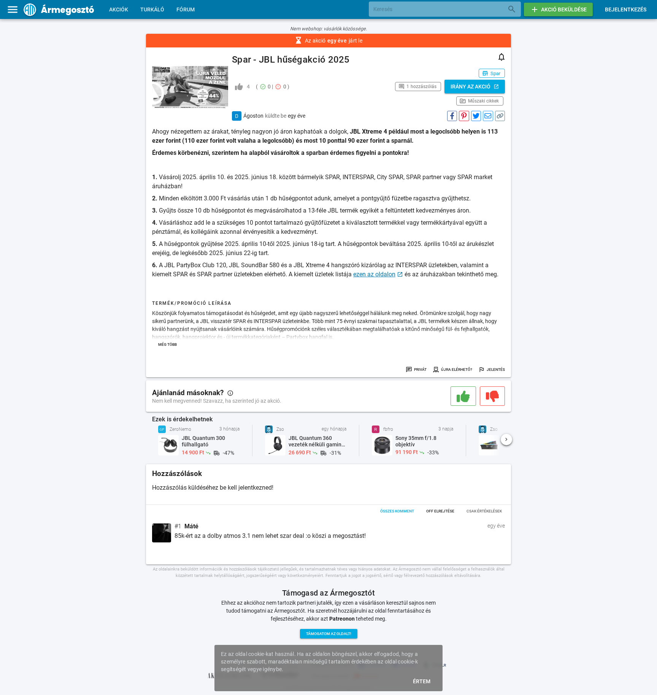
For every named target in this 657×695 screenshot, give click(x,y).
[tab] (118, 9)
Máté (191, 526)
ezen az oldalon (374, 274)
